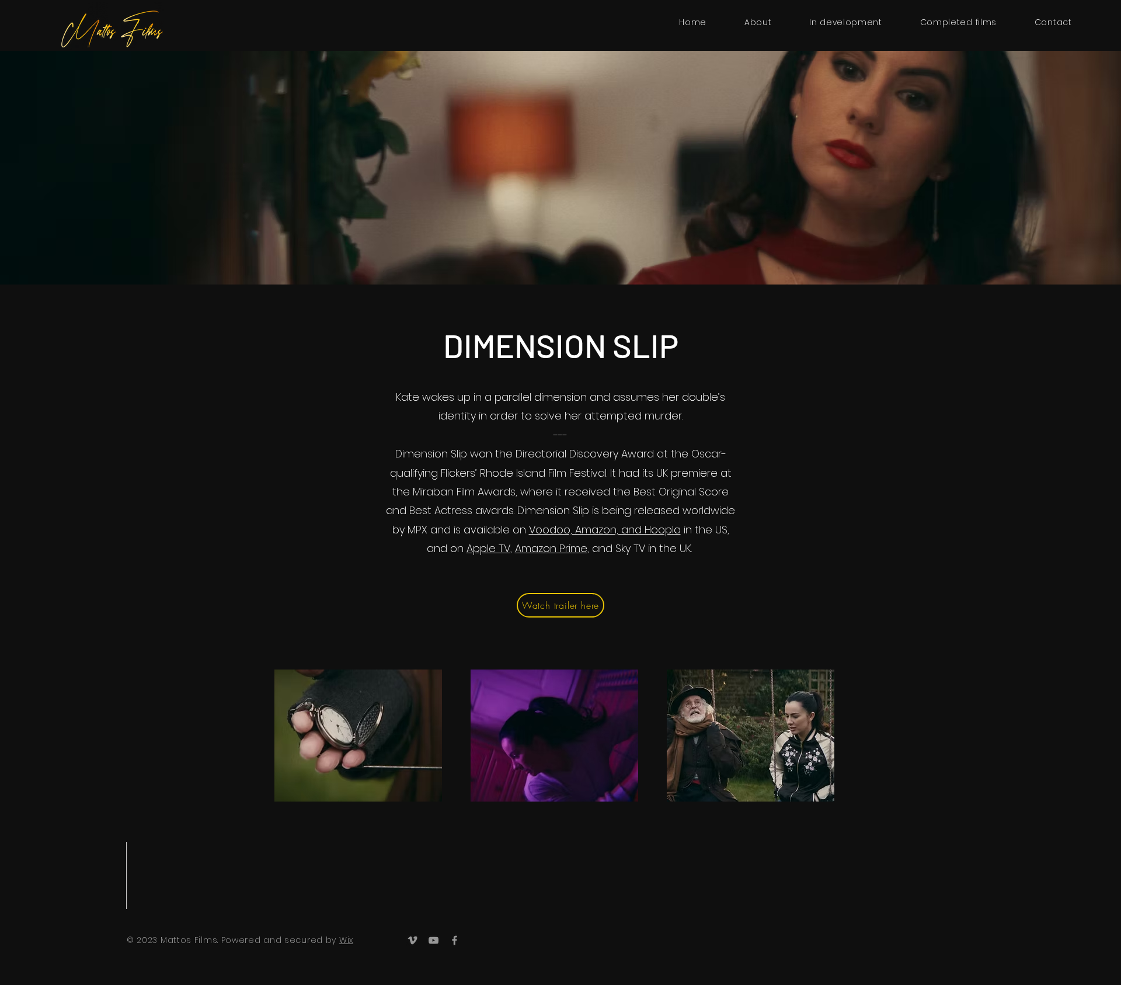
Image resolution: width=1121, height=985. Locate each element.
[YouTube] (433, 940)
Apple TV (488, 548)
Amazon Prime (551, 548)
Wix (346, 940)
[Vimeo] (412, 940)
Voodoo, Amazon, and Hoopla (605, 529)
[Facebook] (454, 940)
